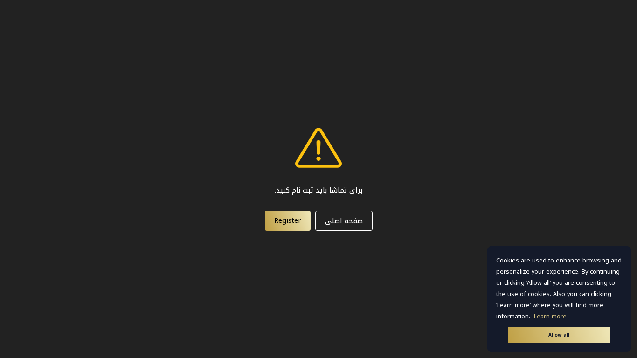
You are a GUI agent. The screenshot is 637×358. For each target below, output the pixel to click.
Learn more (550, 316)
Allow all (558, 334)
